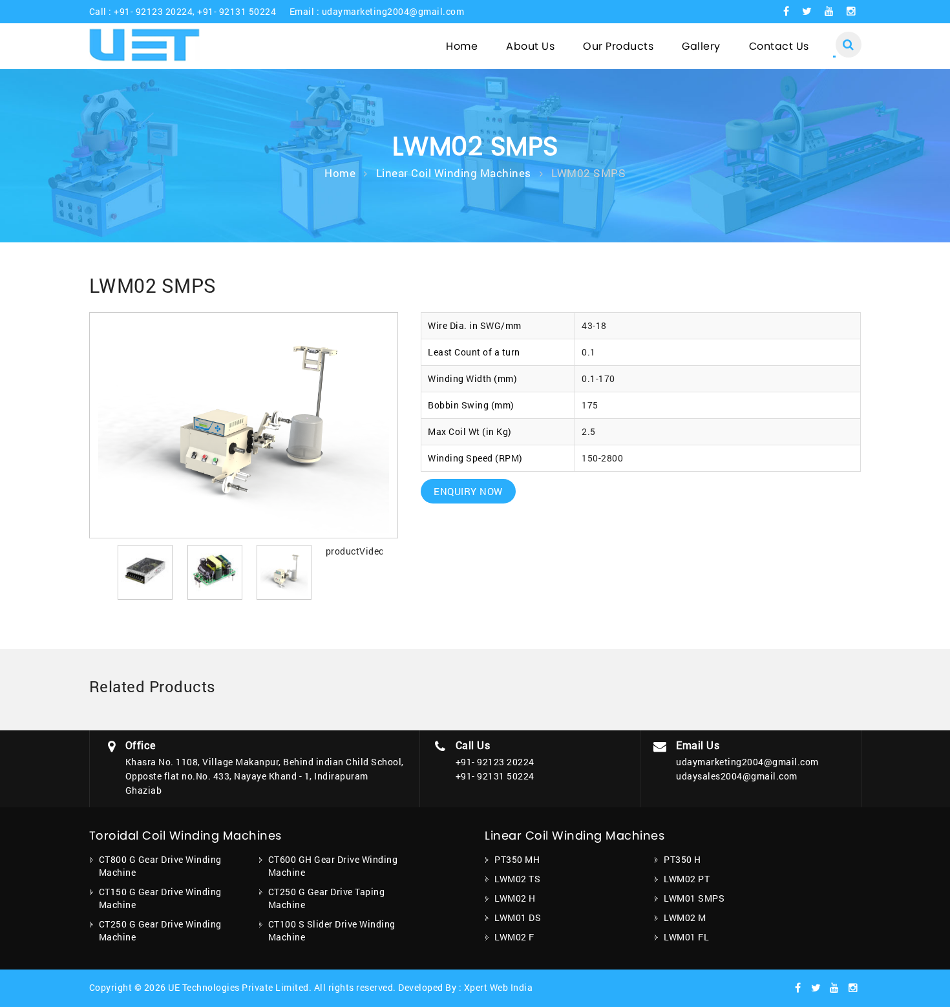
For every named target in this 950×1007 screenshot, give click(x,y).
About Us (530, 46)
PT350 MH (517, 859)
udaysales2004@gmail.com (736, 776)
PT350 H (682, 859)
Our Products (618, 46)
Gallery (701, 46)
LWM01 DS (517, 917)
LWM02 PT (687, 879)
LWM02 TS (517, 879)
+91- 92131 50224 (236, 11)
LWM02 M (685, 917)
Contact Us (779, 46)
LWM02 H (515, 898)
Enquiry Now (468, 491)
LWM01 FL (686, 937)
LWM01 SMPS (694, 898)
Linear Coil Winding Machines (453, 172)
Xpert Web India (498, 987)
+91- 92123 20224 (153, 11)
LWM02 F (514, 937)
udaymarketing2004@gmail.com (393, 11)
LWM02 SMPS (588, 172)
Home (462, 46)
